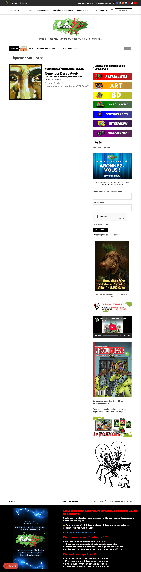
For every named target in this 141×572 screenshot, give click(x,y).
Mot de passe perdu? (111, 235)
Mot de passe (98, 202)
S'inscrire (97, 235)
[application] (112, 327)
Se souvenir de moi (103, 224)
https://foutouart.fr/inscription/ (112, 184)
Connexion (23, 3)
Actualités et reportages (63, 10)
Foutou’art (14, 10)
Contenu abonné (42, 10)
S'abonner (14, 3)
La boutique (27, 10)
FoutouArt (48, 79)
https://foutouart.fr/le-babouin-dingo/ (108, 412)
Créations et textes (84, 10)
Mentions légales (70, 501)
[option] (72, 48)
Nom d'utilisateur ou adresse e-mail (107, 191)
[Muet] (125, 336)
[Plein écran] (129, 336)
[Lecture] (96, 336)
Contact (12, 501)
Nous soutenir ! (102, 10)
